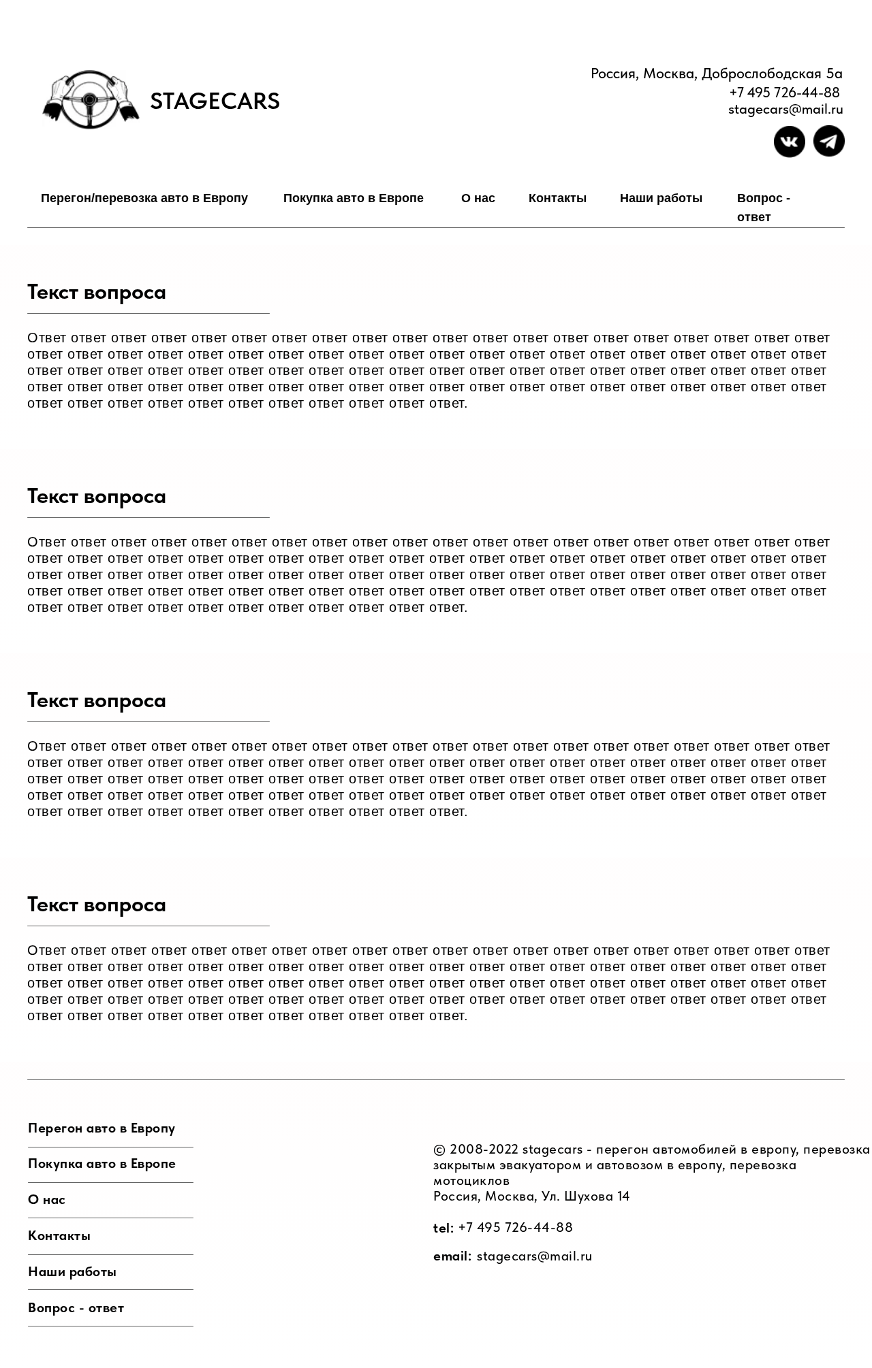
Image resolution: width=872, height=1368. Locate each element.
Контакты (558, 198)
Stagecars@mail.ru (785, 108)
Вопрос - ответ (76, 1307)
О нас (478, 198)
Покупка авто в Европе (353, 198)
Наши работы (661, 198)
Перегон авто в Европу (102, 1128)
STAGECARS (215, 100)
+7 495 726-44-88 (784, 92)
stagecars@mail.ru (535, 1256)
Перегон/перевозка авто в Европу (144, 198)
